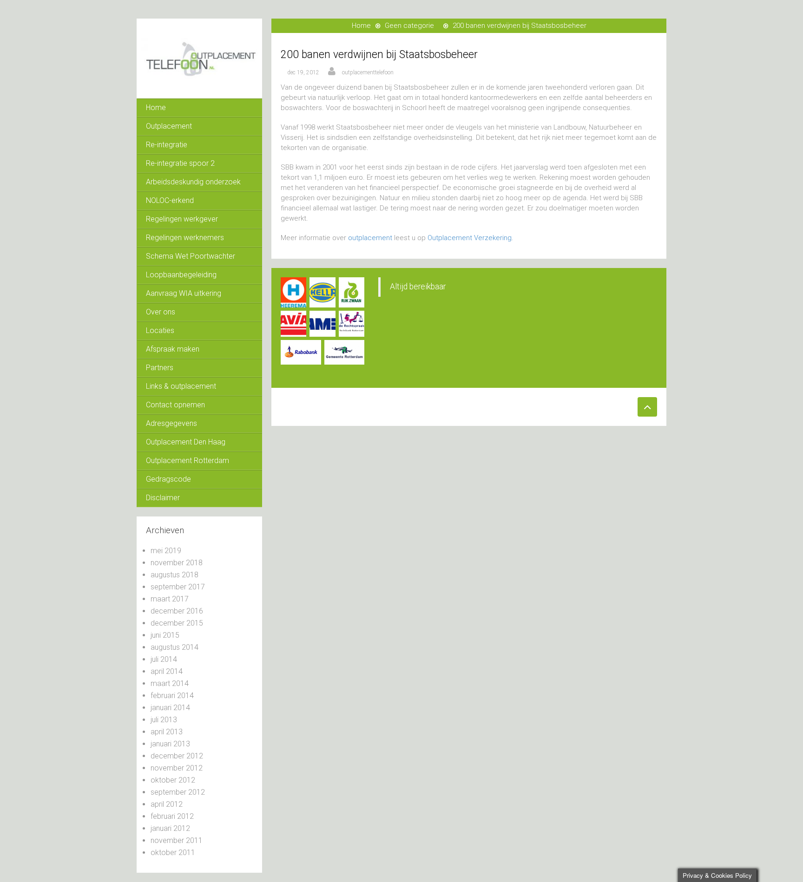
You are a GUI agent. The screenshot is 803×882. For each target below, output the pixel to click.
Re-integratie (166, 144)
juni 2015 (165, 635)
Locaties (160, 330)
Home (156, 107)
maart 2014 (170, 683)
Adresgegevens (171, 423)
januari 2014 (170, 707)
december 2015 (177, 623)
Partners (159, 367)
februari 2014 (172, 695)
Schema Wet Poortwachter (190, 256)
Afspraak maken (172, 349)
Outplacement (169, 126)
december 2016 (177, 611)
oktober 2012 (173, 780)
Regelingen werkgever (182, 219)
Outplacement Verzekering (470, 238)
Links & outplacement (181, 386)
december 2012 (177, 755)
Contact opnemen (175, 404)
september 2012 (178, 792)
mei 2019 (166, 550)
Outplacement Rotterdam (187, 460)
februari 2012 (172, 816)
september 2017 (178, 586)
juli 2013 (164, 719)
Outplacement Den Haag (185, 442)
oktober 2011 (173, 852)
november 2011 (177, 840)
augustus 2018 (174, 574)
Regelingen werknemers (185, 237)
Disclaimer (163, 497)
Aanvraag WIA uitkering (183, 293)
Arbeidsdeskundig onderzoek (193, 181)
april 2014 (167, 671)
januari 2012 (170, 828)
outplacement (370, 238)
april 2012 (167, 804)
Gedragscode (168, 479)
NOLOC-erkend (170, 200)
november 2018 (177, 562)
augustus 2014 (174, 647)
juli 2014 (164, 659)
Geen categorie (409, 25)
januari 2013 (170, 743)
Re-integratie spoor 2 (180, 163)
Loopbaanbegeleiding (181, 274)
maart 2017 (170, 599)
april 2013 (167, 731)
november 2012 (177, 768)
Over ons (160, 311)
